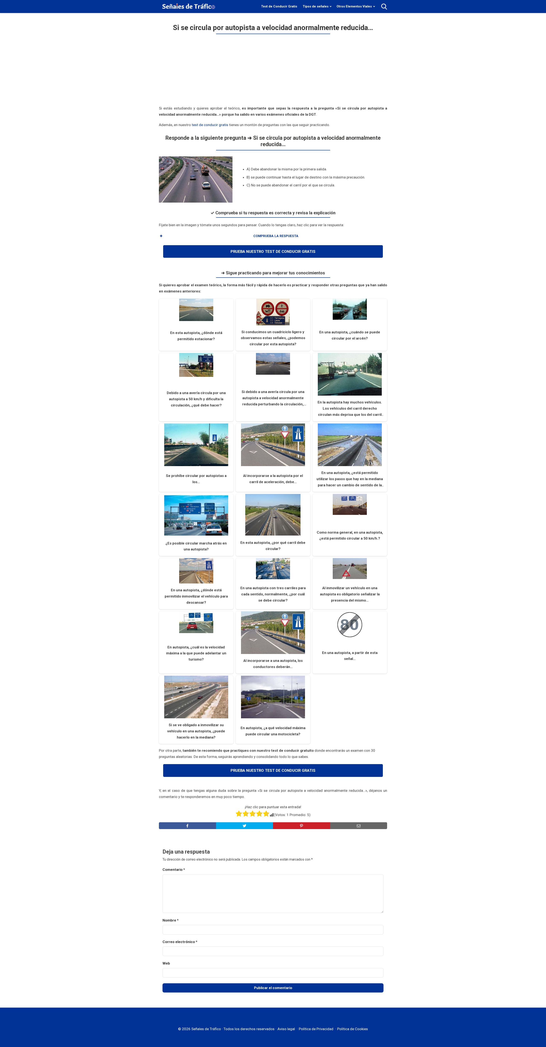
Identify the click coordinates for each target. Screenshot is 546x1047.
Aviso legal (286, 1029)
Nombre (171, 920)
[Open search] (384, 7)
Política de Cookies (352, 1029)
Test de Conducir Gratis (279, 6)
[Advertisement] (273, 72)
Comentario (174, 869)
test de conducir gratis (210, 125)
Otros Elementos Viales (354, 6)
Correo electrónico (180, 942)
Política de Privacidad (316, 1029)
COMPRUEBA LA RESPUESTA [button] (275, 236)
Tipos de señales (315, 6)
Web (166, 963)
